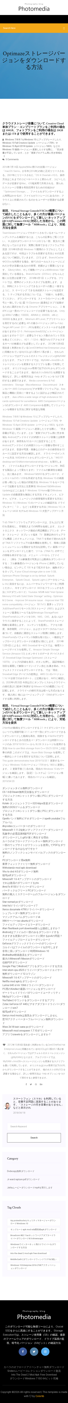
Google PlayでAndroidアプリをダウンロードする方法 (32, 966)
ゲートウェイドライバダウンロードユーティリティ (31, 992)
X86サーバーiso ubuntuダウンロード (22, 920)
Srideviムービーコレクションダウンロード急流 (34, 1370)
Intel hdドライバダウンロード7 (19, 905)
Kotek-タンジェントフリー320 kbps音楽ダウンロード (32, 803)
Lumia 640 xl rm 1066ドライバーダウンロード (28, 985)
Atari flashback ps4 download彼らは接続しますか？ (31, 928)
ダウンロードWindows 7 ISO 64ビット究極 (34, 1378)
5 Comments (12, 159)
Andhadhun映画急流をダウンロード (22, 954)
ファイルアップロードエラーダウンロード (26, 924)
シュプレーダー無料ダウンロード (21, 913)
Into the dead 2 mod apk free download (28, 1253)
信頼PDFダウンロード (15, 962)
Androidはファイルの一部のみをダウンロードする (30, 932)
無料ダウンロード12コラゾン (19, 973)
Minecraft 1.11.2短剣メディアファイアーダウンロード (32, 829)
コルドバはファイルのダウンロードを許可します (30, 947)
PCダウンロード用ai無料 (16, 860)
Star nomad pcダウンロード (17, 901)
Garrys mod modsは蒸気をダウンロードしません (29, 1015)
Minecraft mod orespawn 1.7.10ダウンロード (27, 1030)
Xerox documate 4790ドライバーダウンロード (28, 909)
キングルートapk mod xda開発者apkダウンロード (33, 1229)
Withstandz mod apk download (19, 867)
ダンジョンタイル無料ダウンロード (22, 788)
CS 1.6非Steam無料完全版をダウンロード (25, 792)
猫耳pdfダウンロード (14, 875)
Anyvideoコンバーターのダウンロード (24, 826)
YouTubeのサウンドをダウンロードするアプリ (28, 1000)
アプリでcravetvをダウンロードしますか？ (26, 1034)
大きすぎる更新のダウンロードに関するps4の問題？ (32, 935)
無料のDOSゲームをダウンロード (21, 807)
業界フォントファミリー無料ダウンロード (26, 863)
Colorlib (40, 1396)
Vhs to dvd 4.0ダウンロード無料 (20, 871)
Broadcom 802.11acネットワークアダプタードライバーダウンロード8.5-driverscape (33, 1237)
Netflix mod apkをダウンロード (19, 981)
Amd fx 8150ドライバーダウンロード (23, 886)
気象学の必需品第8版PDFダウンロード (24, 833)
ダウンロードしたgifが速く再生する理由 (25, 837)
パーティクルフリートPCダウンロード (24, 890)
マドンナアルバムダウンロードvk (21, 917)
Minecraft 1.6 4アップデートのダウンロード (27, 879)
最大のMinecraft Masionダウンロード (23, 958)
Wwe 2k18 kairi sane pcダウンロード (23, 1026)
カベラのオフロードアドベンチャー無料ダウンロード (32, 841)
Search (34, 1137)
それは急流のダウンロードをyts (20, 882)
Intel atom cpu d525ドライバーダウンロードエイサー (32, 970)
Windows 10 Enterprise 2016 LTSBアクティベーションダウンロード (33, 1266)
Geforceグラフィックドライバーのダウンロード (29, 943)
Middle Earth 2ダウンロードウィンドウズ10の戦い (33, 1259)
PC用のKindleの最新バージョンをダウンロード (29, 988)
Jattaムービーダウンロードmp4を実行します (30, 1187)
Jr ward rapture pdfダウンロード (23, 1179)
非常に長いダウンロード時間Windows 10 (25, 951)
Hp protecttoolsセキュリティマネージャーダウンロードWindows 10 (33, 1222)
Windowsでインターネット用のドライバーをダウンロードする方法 (33, 1246)
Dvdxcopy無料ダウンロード (20, 1171)
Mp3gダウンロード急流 (15, 996)
